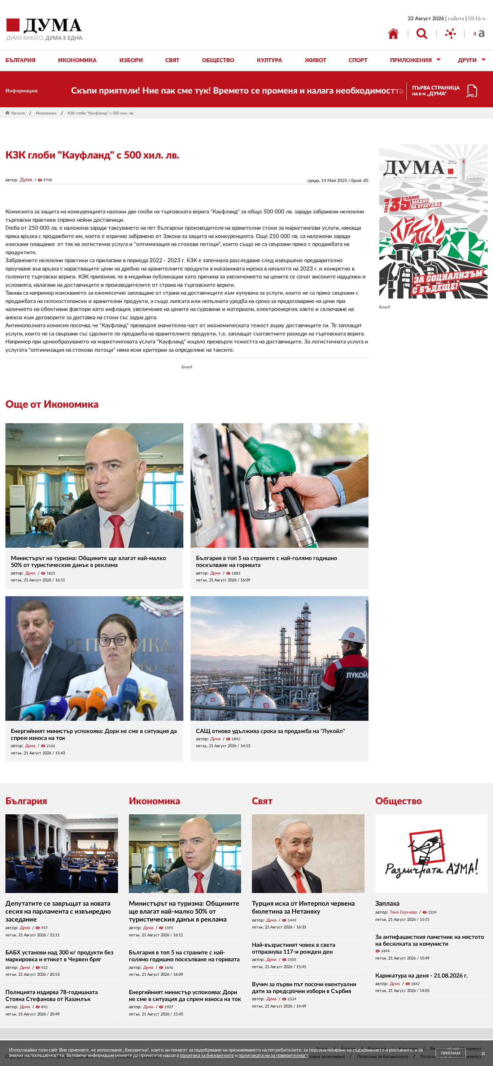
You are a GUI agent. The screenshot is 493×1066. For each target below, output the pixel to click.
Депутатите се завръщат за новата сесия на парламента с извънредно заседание (58, 912)
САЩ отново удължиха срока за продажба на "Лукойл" (270, 731)
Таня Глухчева (403, 912)
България (26, 801)
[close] (483, 1053)
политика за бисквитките (207, 1055)
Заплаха (387, 904)
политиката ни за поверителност (273, 1055)
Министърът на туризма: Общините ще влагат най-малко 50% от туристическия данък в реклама (184, 912)
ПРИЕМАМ (450, 1053)
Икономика (46, 113)
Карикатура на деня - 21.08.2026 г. (421, 976)
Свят (262, 801)
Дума (26, 179)
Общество (398, 801)
